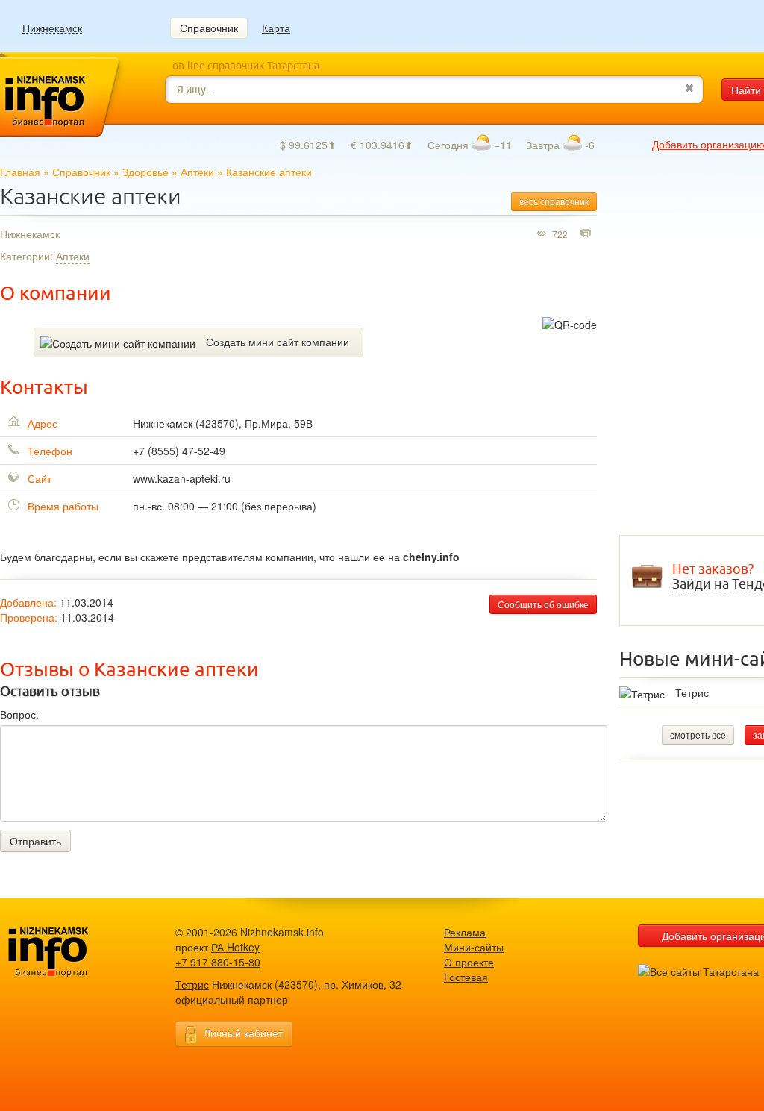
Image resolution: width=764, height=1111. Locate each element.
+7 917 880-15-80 (217, 961)
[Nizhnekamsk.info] (70, 952)
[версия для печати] (587, 233)
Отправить (35, 840)
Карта (276, 27)
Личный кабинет (243, 1032)
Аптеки (197, 171)
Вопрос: (19, 714)
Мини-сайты (474, 946)
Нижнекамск (52, 28)
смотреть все (698, 734)
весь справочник (554, 201)
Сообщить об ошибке (543, 604)
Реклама (465, 931)
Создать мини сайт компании (277, 341)
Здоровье (145, 171)
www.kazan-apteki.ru (182, 478)
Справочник (209, 27)
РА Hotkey (235, 946)
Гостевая (466, 976)
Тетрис (692, 692)
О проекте (469, 961)
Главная (20, 171)
